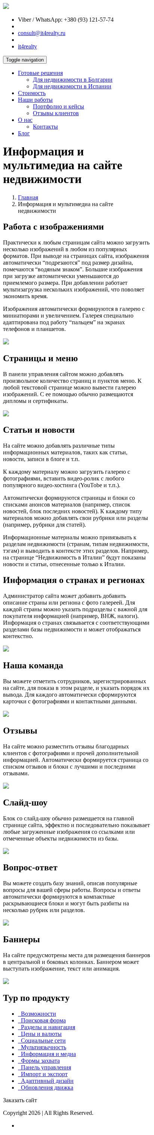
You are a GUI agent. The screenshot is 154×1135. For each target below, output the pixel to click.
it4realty (27, 46)
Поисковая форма (42, 1020)
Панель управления (44, 1067)
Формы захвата (39, 1060)
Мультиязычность (42, 1047)
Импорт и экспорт (43, 1074)
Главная (28, 197)
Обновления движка (45, 1087)
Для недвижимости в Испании (72, 86)
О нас (25, 120)
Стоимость (32, 93)
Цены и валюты (40, 1034)
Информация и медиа (47, 1054)
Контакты (45, 126)
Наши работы (35, 100)
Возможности (37, 1014)
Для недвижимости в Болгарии (73, 79)
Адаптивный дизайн (46, 1081)
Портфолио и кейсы (58, 106)
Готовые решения (40, 73)
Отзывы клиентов (56, 113)
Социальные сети (42, 1040)
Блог (24, 133)
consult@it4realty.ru (41, 33)
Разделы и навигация (46, 1027)
